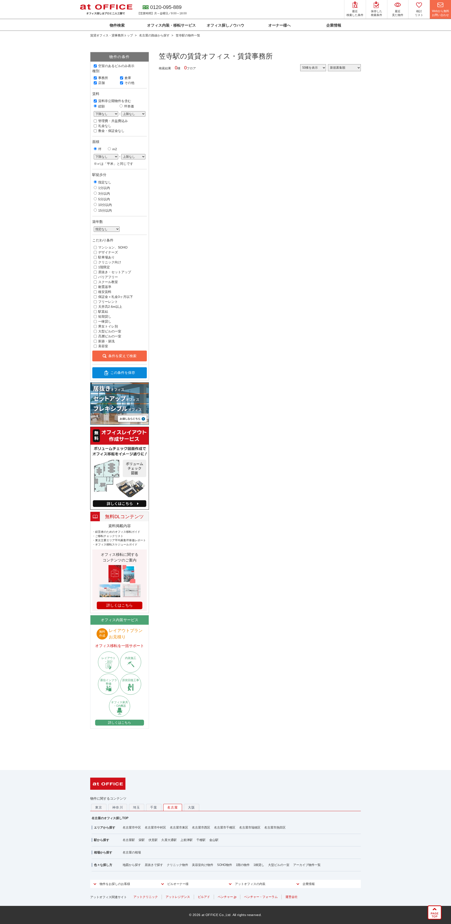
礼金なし (104, 126)
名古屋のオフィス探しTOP (110, 818)
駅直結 (103, 311)
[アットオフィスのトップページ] (106, 9)
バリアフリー (108, 277)
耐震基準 (104, 287)
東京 (98, 807)
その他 (129, 83)
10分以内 (105, 205)
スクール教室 (108, 282)
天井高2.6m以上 (110, 306)
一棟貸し (104, 321)
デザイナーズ (108, 252)
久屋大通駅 (169, 840)
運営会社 (291, 897)
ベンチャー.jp (227, 897)
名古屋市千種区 (224, 827)
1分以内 (104, 188)
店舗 (101, 83)
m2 (114, 149)
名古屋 (172, 807)
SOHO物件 (224, 865)
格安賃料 (104, 292)
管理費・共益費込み (113, 121)
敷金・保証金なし (111, 131)
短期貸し (104, 316)
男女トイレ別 (108, 326)
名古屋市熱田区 (275, 827)
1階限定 (104, 267)
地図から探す (132, 865)
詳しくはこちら (119, 722)
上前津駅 (186, 840)
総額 (101, 106)
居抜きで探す (154, 865)
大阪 (191, 807)
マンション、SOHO (113, 247)
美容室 (103, 346)
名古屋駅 (129, 840)
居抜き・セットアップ (114, 272)
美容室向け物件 (202, 865)
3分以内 (104, 193)
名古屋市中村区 (155, 827)
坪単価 (129, 106)
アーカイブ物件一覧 (307, 865)
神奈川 (117, 807)
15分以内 (105, 210)
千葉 (153, 807)
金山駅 (213, 840)
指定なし (104, 182)
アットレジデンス (178, 897)
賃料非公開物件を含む (114, 101)
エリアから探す (104, 827)
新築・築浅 (106, 341)
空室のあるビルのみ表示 (116, 66)
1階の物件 (243, 865)
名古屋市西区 (201, 827)
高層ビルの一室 (109, 336)
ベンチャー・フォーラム (261, 897)
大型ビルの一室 (109, 331)
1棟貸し (258, 865)
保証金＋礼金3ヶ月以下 (115, 297)
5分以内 (104, 199)
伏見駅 (153, 840)
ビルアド (204, 897)
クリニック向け (109, 262)
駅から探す (101, 840)
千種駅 (201, 840)
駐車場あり (106, 257)
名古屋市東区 (179, 827)
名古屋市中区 (132, 827)
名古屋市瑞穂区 (249, 827)
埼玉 (136, 807)
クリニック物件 (177, 865)
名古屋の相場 (132, 852)
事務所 (103, 78)
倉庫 (127, 78)
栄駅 (142, 840)
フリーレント (108, 302)
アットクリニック (145, 897)
